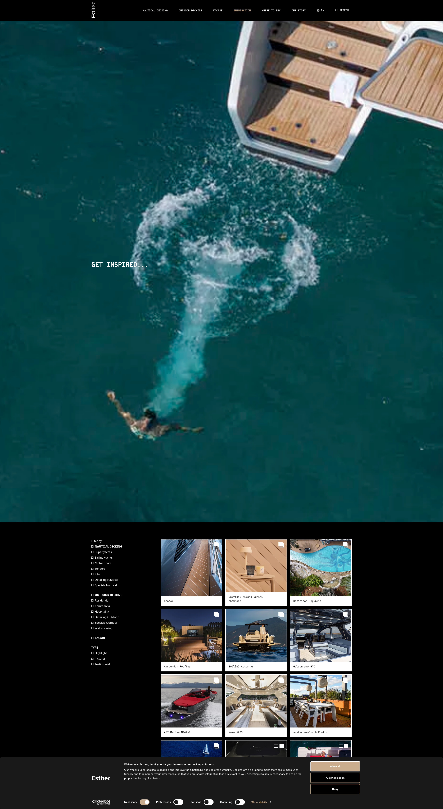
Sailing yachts (104, 557)
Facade (218, 10)
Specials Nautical (106, 585)
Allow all (335, 766)
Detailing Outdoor (107, 617)
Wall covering (103, 628)
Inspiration (242, 10)
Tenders (100, 569)
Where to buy (271, 10)
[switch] (178, 802)
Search (344, 10)
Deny (335, 789)
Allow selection (335, 777)
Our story (299, 10)
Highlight (101, 653)
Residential (102, 600)
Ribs (97, 574)
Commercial (103, 606)
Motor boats (103, 563)
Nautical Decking (155, 10)
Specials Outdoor (106, 623)
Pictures (100, 659)
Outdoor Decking (190, 10)
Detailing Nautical (106, 580)
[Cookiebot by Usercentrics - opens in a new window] (101, 802)
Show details (259, 802)
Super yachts (103, 552)
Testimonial (102, 664)
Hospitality (102, 611)
